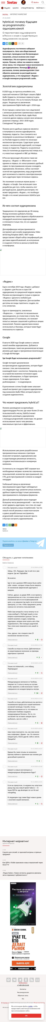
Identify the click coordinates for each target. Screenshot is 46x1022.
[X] (13, 43)
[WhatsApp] (10, 43)
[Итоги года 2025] (26, 2)
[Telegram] (7, 43)
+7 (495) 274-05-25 (23, 985)
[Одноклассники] (16, 43)
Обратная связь (23, 995)
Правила (10, 563)
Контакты (23, 989)
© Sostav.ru (5, 1003)
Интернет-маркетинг (16, 841)
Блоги (15, 8)
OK (26, 1016)
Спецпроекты (27, 8)
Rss (23, 999)
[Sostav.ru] (13, 2)
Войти (5, 563)
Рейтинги (40, 8)
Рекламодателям (23, 992)
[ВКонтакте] (4, 43)
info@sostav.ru (23, 983)
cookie (30, 1006)
